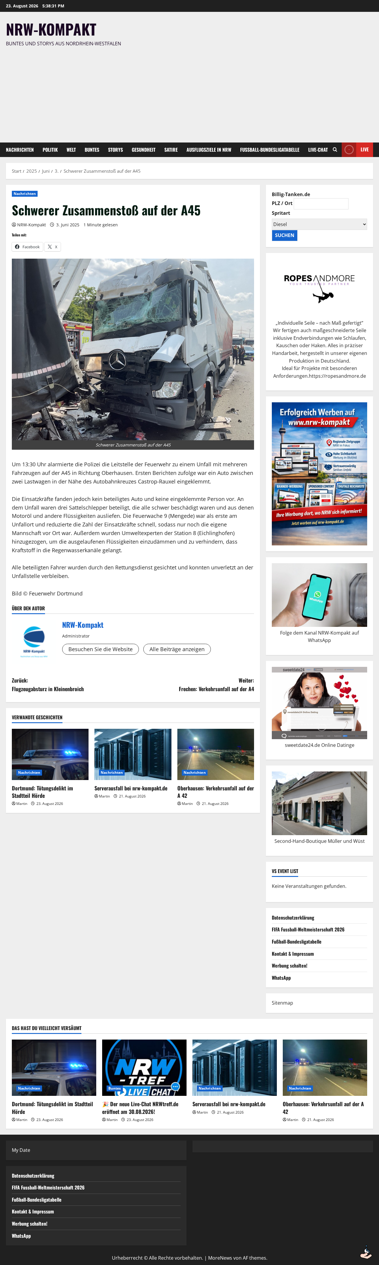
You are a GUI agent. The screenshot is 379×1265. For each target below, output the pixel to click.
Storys (115, 149)
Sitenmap (282, 1003)
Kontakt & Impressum (293, 953)
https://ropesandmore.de (337, 376)
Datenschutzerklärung (293, 917)
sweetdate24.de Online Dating (318, 745)
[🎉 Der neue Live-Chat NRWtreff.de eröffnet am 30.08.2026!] (144, 1068)
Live (365, 149)
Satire (171, 149)
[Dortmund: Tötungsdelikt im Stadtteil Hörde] (50, 754)
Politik (50, 149)
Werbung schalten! (289, 965)
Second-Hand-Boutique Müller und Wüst (319, 841)
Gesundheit (143, 149)
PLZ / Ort (282, 203)
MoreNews (220, 1258)
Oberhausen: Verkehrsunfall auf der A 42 (215, 791)
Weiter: (216, 684)
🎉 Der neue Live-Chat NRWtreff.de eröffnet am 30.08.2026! (140, 1107)
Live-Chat (318, 149)
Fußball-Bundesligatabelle (269, 149)
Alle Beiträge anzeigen (177, 649)
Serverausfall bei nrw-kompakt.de (130, 788)
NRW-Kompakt (51, 29)
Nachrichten (20, 149)
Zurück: (48, 684)
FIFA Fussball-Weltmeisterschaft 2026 (308, 929)
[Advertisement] (188, 92)
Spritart (281, 213)
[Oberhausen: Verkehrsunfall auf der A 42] (215, 754)
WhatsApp (281, 977)
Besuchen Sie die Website (100, 649)
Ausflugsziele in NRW (209, 149)
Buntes (92, 149)
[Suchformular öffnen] (335, 149)
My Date (21, 1150)
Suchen (284, 235)
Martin (21, 803)
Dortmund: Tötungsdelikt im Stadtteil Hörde (42, 791)
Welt (71, 149)
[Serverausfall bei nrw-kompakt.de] (132, 754)
